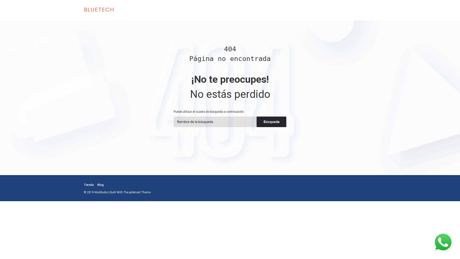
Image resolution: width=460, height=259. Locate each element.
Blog (100, 185)
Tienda (89, 185)
